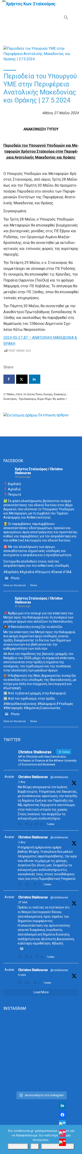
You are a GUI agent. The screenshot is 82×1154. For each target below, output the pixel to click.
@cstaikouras (59, 777)
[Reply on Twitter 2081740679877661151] (20, 957)
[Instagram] (62, 1133)
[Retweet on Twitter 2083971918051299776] (28, 884)
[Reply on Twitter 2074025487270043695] (20, 983)
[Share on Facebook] (9, 379)
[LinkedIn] (62, 1105)
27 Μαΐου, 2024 (12, 394)
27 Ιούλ (23, 902)
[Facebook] (62, 1114)
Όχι (34, 1146)
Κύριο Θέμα (44, 398)
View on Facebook (14, 585)
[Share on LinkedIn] (34, 379)
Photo (15, 578)
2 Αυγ (21, 782)
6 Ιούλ (22, 975)
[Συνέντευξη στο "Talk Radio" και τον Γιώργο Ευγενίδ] (41, 1083)
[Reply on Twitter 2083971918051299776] (20, 884)
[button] (66, 18)
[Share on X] (22, 379)
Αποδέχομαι (18, 1146)
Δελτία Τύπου (34, 394)
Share (33, 585)
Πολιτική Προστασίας (57, 1146)
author (61, 398)
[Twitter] (62, 1124)
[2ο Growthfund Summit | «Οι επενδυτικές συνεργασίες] (41, 1066)
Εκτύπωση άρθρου (53, 415)
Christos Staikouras (33, 777)
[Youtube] (62, 1142)
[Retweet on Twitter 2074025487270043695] (28, 983)
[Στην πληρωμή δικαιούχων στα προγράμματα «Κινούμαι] (41, 1035)
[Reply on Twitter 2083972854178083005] (20, 824)
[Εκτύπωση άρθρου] (20, 415)
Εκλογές (48, 394)
